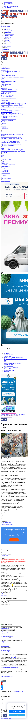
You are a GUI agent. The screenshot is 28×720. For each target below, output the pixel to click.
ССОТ (7, 43)
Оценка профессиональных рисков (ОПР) (12, 138)
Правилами (13, 657)
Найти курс (14, 539)
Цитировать (4, 595)
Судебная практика (6, 84)
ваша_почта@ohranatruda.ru (11, 6)
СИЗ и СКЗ (4, 117)
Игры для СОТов (5, 181)
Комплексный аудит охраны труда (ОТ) (11, 137)
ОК (5, 715)
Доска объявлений (5, 173)
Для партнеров (4, 128)
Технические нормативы (7, 95)
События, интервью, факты (8, 75)
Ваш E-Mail (4, 602)
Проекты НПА (4, 82)
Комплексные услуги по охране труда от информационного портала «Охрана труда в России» (12, 134)
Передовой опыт (5, 80)
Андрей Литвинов (5, 555)
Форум (7, 40)
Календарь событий (9, 31)
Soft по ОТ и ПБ (9, 34)
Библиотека (8, 32)
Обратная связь (8, 2)
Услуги (7, 38)
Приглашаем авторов (6, 159)
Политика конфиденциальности (9, 651)
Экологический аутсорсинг (8, 145)
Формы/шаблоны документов (8, 98)
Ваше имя (3, 601)
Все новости (4, 67)
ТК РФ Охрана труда (6, 96)
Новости (7, 29)
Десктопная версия (5, 647)
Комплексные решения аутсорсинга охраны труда (14, 139)
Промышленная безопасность (8, 119)
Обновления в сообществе (8, 164)
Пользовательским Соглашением (9, 667)
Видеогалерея (4, 171)
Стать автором (7, 7)
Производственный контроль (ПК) (10, 141)
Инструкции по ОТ (6, 92)
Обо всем (3, 85)
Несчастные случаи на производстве (10, 110)
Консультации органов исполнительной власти (13, 103)
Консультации (9, 35)
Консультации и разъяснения (8, 81)
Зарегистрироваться (6, 718)
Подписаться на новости (10, 4)
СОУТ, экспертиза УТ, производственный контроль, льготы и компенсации (12, 115)
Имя (2, 593)
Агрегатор (8, 37)
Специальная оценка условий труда (10, 142)
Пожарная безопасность (7, 120)
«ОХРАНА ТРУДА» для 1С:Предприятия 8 (12, 149)
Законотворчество (5, 68)
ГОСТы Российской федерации (9, 93)
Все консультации (5, 102)
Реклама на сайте (8, 3)
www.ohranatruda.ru (18, 691)
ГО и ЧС (3, 121)
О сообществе (4, 163)
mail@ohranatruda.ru (6, 642)
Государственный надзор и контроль (10, 71)
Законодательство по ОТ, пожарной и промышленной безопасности (11, 90)
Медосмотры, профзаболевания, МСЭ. (11, 113)
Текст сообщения (5, 606)
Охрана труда (4, 70)
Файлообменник (5, 170)
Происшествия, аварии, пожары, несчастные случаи (12, 364)
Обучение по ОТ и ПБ (6, 112)
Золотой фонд (9, 41)
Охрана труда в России (7, 636)
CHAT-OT (3, 175)
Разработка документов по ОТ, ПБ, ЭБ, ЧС (12, 144)
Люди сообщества (5, 166)
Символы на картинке (7, 624)
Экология (3, 123)
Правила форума (5, 157)
